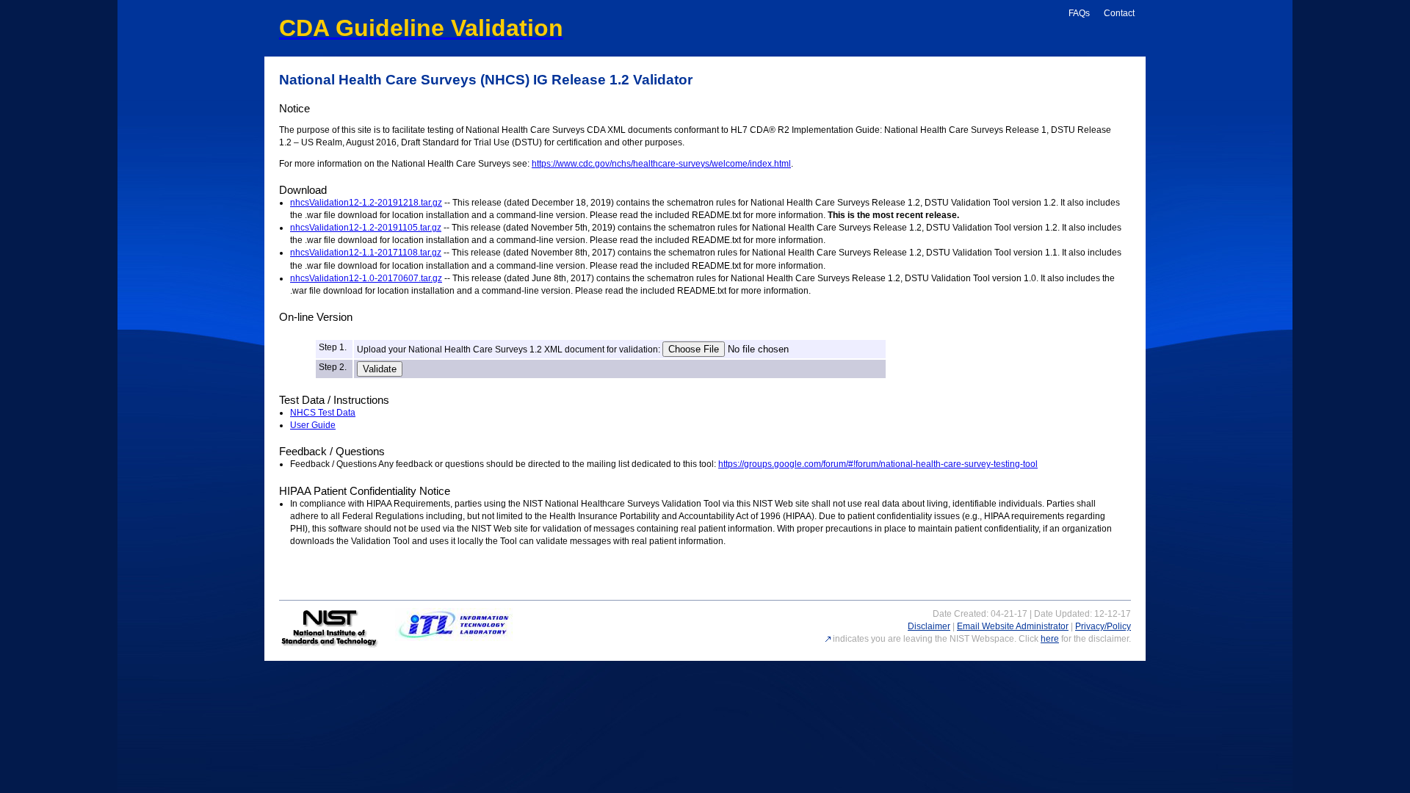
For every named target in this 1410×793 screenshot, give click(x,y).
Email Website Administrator (1013, 626)
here (1050, 639)
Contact (1119, 13)
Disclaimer (929, 626)
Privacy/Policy (1103, 626)
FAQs (1079, 13)
